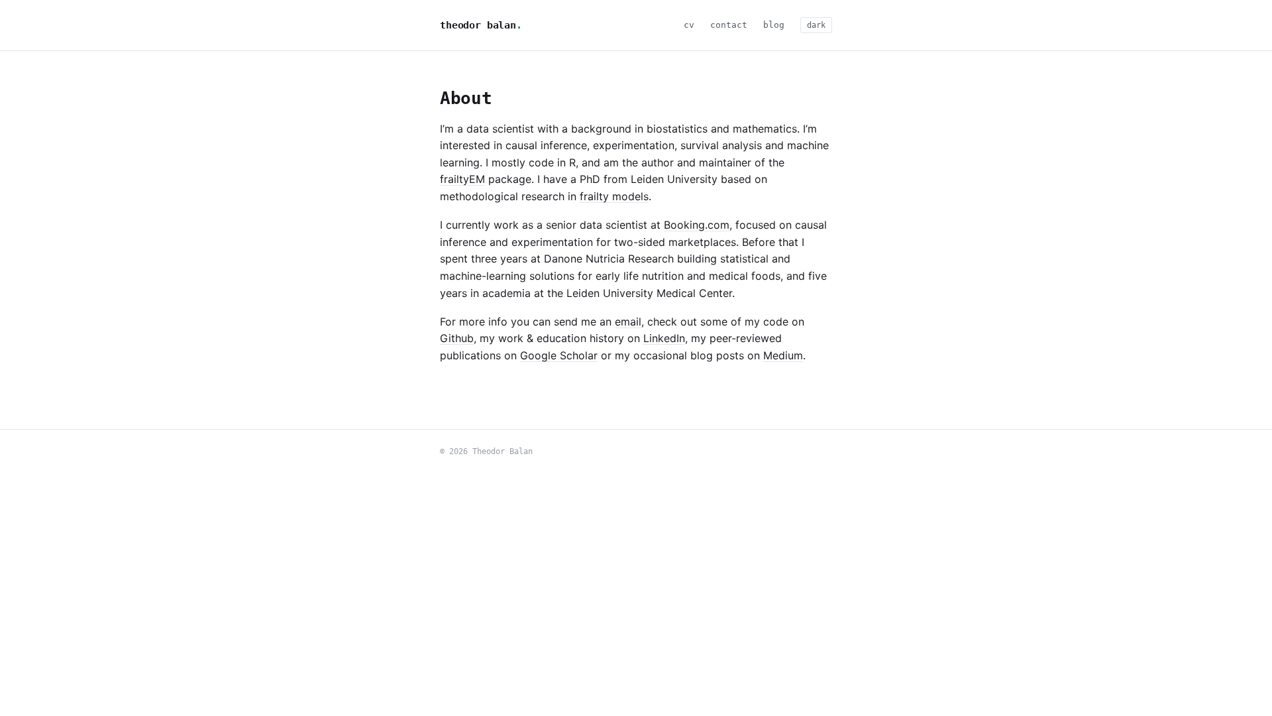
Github (457, 338)
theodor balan (481, 25)
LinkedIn (664, 338)
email (628, 321)
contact (728, 25)
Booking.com (696, 224)
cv (689, 25)
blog (773, 25)
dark (816, 25)
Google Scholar (559, 355)
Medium (783, 355)
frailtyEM (462, 179)
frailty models (614, 196)
